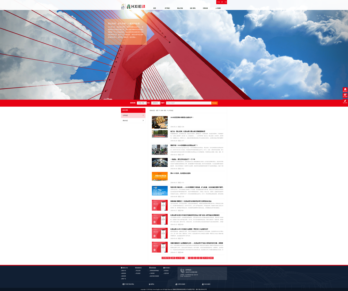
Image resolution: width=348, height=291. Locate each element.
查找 (215, 103)
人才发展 (218, 8)
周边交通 (138, 270)
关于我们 (167, 8)
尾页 (211, 258)
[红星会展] (133, 6)
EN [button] (225, 2)
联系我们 (166, 270)
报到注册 (166, 273)
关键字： (163, 103)
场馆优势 (124, 276)
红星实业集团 (181, 284)
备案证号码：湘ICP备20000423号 (197, 289)
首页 (154, 8)
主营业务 (205, 8)
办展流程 (152, 273)
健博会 (152, 284)
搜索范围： (133, 103)
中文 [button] (218, 2)
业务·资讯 (192, 8)
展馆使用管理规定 (154, 270)
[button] (26, 50)
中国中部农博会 (129, 284)
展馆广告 (124, 278)
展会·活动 (180, 8)
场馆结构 (124, 273)
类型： (149, 103)
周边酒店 (138, 273)
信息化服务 (207, 284)
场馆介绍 (124, 270)
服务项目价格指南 (154, 276)
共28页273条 (166, 258)
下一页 (206, 258)
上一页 (179, 258)
